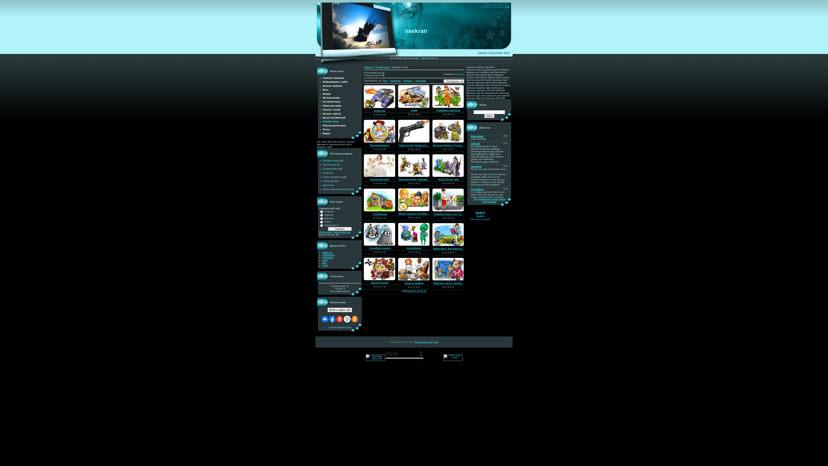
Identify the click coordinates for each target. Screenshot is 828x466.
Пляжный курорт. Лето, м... (448, 214)
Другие (327, 185)
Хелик (414, 110)
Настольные (330, 164)
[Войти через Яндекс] (339, 319)
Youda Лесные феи (448, 179)
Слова (326, 173)
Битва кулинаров (414, 283)
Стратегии (328, 181)
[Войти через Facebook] (332, 319)
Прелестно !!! (331, 225)
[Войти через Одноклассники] (354, 319)
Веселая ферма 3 (379, 145)
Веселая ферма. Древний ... (414, 179)
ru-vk (325, 265)
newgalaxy (328, 257)
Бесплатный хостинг (424, 342)
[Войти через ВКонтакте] (325, 319)
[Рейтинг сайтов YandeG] (453, 360)
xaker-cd (327, 252)
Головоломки (330, 168)
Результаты (325, 232)
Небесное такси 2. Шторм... (448, 283)
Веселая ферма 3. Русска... (448, 145)
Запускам (420, 80)
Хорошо (328, 215)
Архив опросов (342, 232)
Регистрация (495, 52)
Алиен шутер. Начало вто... (414, 145)
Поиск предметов (332, 177)
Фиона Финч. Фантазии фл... (448, 248)
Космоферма (414, 248)
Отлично (329, 211)
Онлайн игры (382, 67)
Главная (482, 52)
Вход (507, 52)
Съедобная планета (380, 248)
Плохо (327, 221)
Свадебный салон (380, 179)
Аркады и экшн (331, 160)
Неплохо (329, 218)
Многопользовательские (336, 189)
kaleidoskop (328, 255)
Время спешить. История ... (414, 213)
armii (324, 260)
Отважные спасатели (448, 110)
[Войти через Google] (347, 319)
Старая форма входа (339, 327)
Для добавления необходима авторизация (489, 200)
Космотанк (380, 110)
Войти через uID (339, 310)
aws (324, 262)
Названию (395, 80)
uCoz (436, 342)
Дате (385, 80)
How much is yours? (480, 219)
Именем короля (379, 282)
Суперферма (380, 214)
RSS (507, 7)
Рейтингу (408, 80)
